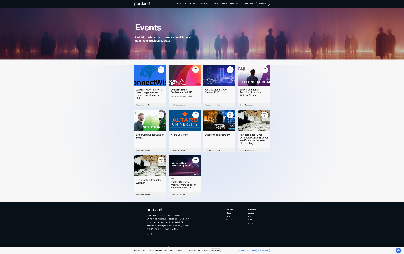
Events (229, 219)
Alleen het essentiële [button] (247, 250)
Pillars (228, 213)
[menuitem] (178, 4)
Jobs (250, 223)
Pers (250, 219)
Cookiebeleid (215, 250)
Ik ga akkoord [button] (263, 250)
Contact (251, 216)
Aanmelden (248, 4)
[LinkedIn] (148, 234)
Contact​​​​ (262, 4)
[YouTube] (153, 234)
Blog (228, 216)
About (251, 213)
